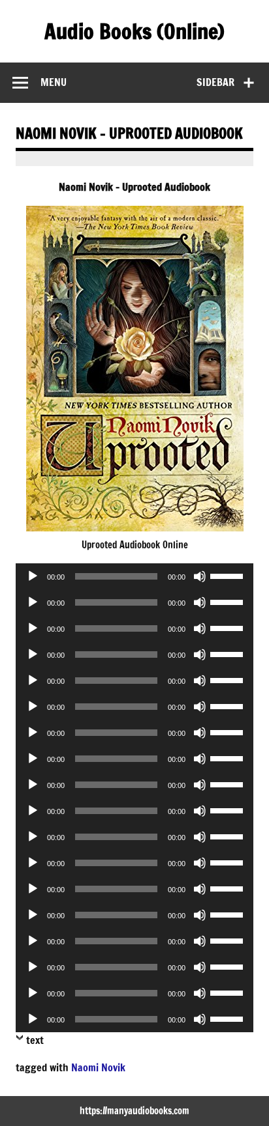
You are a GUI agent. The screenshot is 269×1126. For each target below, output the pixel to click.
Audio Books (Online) (134, 31)
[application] (134, 576)
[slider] (228, 575)
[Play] (32, 576)
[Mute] (199, 576)
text (35, 1040)
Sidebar (215, 82)
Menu (53, 82)
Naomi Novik (98, 1067)
